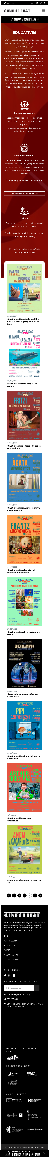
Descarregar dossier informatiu (24, 193)
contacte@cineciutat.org (18, 994)
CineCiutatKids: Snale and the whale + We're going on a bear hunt (23, 321)
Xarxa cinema (11, 959)
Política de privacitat (21, 1147)
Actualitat (10, 945)
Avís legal (8, 1147)
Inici (6, 936)
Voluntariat (11, 955)
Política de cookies (37, 1147)
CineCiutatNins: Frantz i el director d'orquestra (21, 571)
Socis (7, 950)
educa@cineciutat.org (25, 252)
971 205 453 (10, 3)
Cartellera (10, 941)
